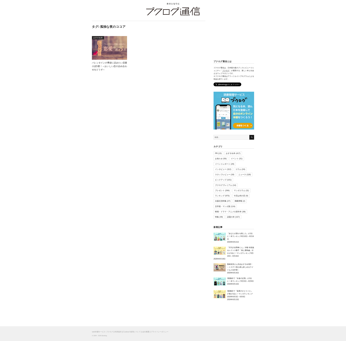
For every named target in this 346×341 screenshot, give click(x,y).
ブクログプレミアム (223, 185)
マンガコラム (239, 190)
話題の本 (231, 217)
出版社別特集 (220, 201)
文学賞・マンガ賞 (222, 206)
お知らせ (219, 158)
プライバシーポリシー (159, 332)
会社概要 (145, 332)
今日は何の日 (239, 196)
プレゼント (219, 190)
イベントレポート (222, 164)
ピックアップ (220, 180)
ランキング (219, 196)
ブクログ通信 (173, 11)
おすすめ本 (230, 153)
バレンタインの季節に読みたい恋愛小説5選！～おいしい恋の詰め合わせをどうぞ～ (109, 66)
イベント (234, 158)
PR (216, 153)
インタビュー (220, 169)
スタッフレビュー (222, 174)
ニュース (242, 174)
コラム (238, 169)
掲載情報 (238, 201)
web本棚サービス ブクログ (102, 332)
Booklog (104, 335)
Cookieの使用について (132, 332)
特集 (217, 217)
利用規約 (118, 332)
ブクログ (225, 71)
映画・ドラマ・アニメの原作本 (228, 212)
